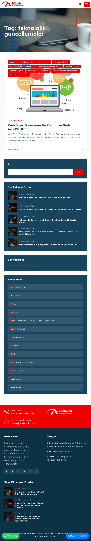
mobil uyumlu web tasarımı (50, 66)
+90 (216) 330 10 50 (23, 413)
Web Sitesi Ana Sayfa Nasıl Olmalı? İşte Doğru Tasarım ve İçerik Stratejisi (48, 233)
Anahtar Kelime (18, 287)
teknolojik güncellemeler (38, 71)
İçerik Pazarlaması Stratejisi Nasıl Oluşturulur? (32, 320)
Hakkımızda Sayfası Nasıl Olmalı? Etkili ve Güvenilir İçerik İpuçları (47, 221)
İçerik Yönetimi (18, 329)
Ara (10, 164)
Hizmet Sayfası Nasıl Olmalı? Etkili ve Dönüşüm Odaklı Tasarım (50, 209)
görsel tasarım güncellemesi (22, 62)
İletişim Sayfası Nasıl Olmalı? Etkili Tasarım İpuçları (44, 197)
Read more (13, 149)
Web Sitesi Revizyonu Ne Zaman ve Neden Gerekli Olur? (40, 127)
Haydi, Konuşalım (78, 536)
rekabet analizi (72, 66)
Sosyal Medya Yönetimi (22, 362)
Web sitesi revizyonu (18, 75)
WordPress (16, 387)
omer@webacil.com (22, 423)
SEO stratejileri (16, 71)
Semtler (14, 345)
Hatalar (14, 312)
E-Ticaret (15, 295)
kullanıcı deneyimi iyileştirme (22, 66)
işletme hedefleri (61, 62)
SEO (13, 354)
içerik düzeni (44, 62)
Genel (14, 304)
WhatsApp (11, 536)
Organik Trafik (17, 337)
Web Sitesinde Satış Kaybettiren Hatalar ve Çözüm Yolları (48, 244)
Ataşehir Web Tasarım (45, 536)
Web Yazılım (17, 379)
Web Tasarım (17, 371)
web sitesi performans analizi (65, 71)
